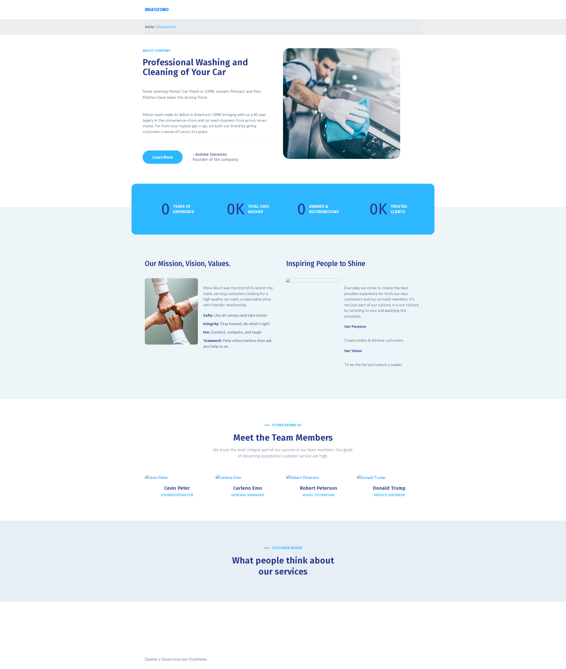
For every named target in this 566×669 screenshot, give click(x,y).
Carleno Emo (247, 488)
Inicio (149, 27)
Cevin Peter (177, 488)
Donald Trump (389, 488)
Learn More (163, 157)
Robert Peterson (318, 488)
